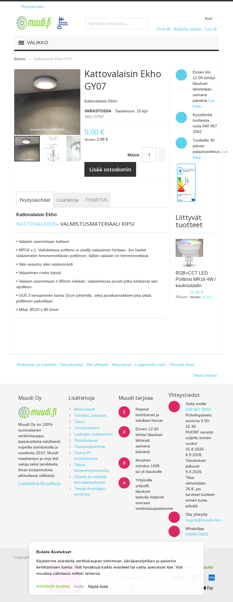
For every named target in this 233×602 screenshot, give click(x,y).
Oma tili (163, 29)
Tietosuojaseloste (89, 446)
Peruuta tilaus (182, 364)
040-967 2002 (198, 409)
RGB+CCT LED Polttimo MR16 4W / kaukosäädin (196, 279)
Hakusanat (121, 364)
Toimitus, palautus (90, 415)
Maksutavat (84, 409)
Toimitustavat (86, 440)
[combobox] (116, 23)
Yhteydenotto (32, 6)
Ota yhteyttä (97, 364)
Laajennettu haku (150, 364)
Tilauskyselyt (71, 364)
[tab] (34, 200)
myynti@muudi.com (203, 520)
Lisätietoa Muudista (39, 483)
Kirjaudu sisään (187, 29)
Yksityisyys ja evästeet (36, 364)
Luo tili (211, 29)
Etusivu (20, 59)
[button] (53, 148)
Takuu (79, 421)
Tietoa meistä (205, 375)
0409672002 (197, 534)
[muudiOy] (42, 23)
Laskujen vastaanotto (93, 434)
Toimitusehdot (86, 428)
